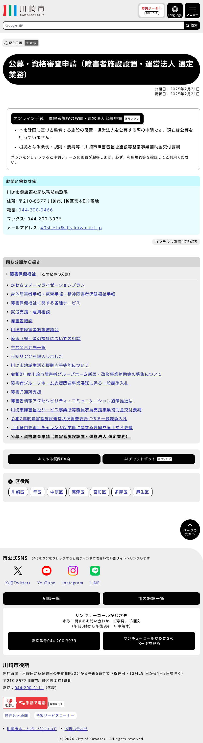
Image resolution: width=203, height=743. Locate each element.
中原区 (56, 492)
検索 (194, 25)
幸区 (37, 492)
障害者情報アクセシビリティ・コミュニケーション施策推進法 (72, 401)
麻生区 (142, 492)
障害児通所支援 (26, 392)
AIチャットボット (147, 459)
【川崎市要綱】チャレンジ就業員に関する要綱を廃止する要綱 (72, 428)
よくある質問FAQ (54, 459)
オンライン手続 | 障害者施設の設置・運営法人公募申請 (76, 118)
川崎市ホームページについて (32, 729)
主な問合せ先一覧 (28, 347)
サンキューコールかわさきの (149, 641)
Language (175, 15)
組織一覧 (51, 599)
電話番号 (54, 641)
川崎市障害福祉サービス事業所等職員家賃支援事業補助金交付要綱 (76, 410)
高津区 (78, 492)
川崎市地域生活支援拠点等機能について (50, 365)
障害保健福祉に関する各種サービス (46, 303)
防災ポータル (152, 10)
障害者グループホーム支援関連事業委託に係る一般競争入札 (69, 383)
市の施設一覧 (151, 599)
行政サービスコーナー (55, 716)
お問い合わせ (76, 729)
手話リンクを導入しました (37, 356)
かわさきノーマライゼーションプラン (48, 285)
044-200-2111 (29, 688)
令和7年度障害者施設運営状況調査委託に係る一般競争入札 (69, 419)
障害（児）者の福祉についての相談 (46, 339)
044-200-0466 (36, 210)
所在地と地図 (16, 716)
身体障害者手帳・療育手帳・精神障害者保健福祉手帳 (63, 294)
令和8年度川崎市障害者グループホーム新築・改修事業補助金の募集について (86, 374)
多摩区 (121, 492)
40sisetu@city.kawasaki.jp (71, 228)
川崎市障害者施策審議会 (35, 330)
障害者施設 (22, 321)
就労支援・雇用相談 (30, 312)
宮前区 (99, 492)
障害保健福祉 (23, 274)
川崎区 (18, 492)
